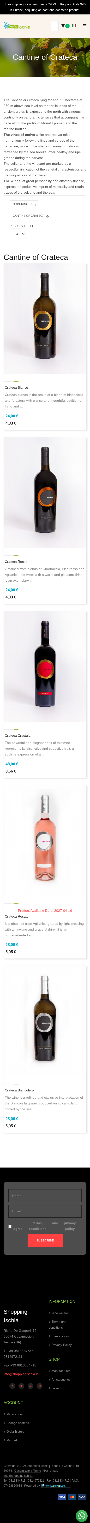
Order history (15, 1431)
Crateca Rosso (16, 562)
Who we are (60, 1313)
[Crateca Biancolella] (45, 1021)
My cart (11, 1440)
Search (56, 1388)
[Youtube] (30, 1386)
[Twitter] (21, 1386)
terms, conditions (38, 1226)
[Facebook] (12, 1386)
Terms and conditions (57, 1324)
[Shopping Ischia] (17, 25)
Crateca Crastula (17, 735)
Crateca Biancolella (19, 1090)
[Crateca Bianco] (45, 318)
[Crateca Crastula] (45, 666)
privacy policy (70, 1226)
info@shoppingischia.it (21, 1374)
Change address (17, 1423)
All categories (61, 1379)
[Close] (85, 4)
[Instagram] (39, 1386)
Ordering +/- (22, 204)
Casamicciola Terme (27, 1470)
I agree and (44, 1226)
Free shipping (61, 1336)
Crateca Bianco (16, 387)
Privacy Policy (62, 1345)
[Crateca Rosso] (45, 492)
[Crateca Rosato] (45, 840)
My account (14, 1414)
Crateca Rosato (17, 916)
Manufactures (61, 1371)
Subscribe (45, 1240)
